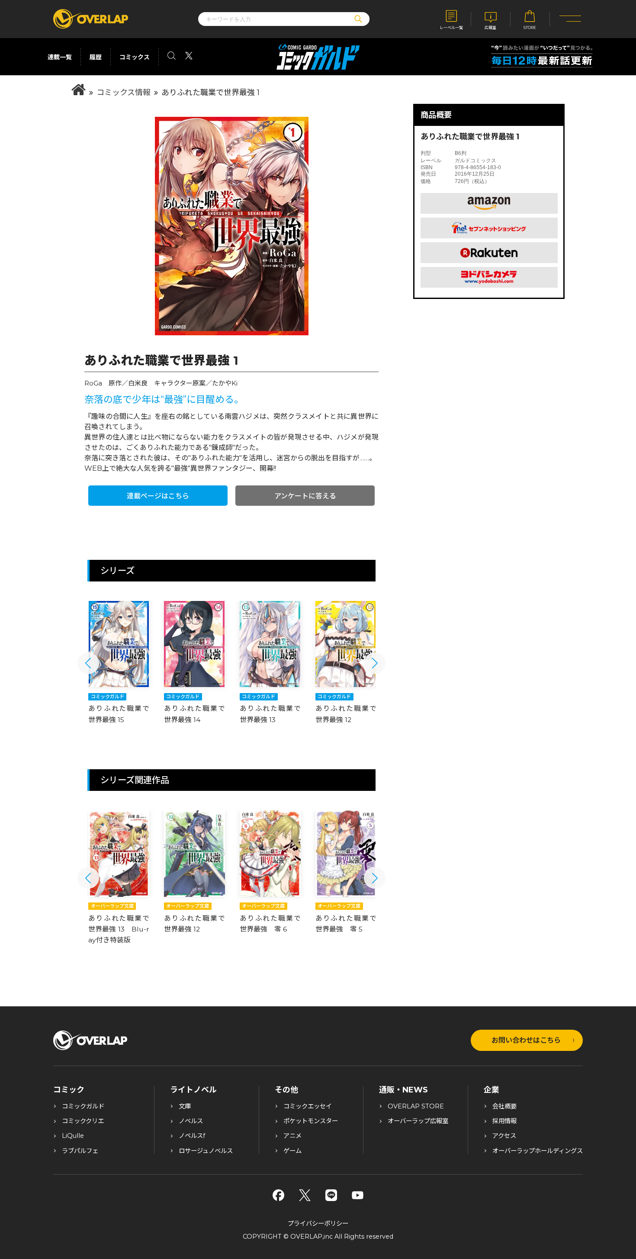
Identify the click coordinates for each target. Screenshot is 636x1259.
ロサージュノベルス (206, 1151)
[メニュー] (570, 19)
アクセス (504, 1136)
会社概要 (504, 1106)
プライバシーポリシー (318, 1223)
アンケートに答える (305, 496)
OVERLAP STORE (416, 1106)
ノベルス (191, 1121)
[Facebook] (278, 1195)
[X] (305, 1195)
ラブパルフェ (80, 1151)
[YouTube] (357, 1195)
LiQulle (73, 1136)
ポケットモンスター (310, 1121)
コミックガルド (83, 1106)
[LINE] (331, 1195)
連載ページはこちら (158, 496)
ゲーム (292, 1151)
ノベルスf (192, 1136)
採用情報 (504, 1121)
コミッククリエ (83, 1121)
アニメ (292, 1136)
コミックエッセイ (307, 1106)
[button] (88, 663)
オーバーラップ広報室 (418, 1121)
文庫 (185, 1106)
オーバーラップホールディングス (537, 1151)
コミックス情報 (123, 92)
